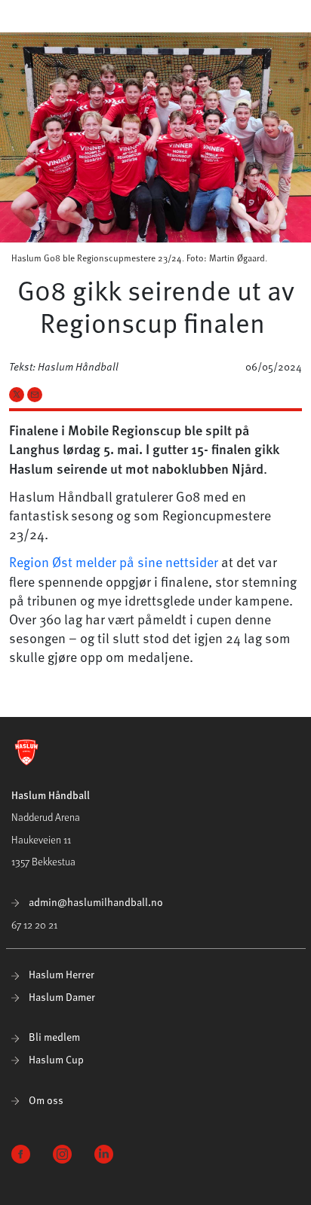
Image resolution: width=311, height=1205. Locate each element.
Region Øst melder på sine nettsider (113, 561)
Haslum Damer (60, 997)
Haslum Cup (55, 1059)
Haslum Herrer (60, 974)
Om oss (44, 1100)
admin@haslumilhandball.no (94, 902)
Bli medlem (53, 1037)
